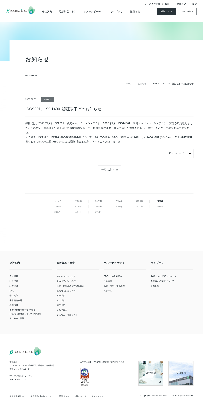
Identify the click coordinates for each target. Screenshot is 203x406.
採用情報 (135, 11)
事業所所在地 (16, 300)
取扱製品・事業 (67, 11)
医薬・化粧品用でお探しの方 (70, 286)
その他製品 (62, 310)
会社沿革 (14, 295)
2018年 (119, 206)
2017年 (139, 206)
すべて (58, 201)
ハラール (108, 291)
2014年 (78, 212)
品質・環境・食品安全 (114, 286)
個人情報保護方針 (17, 396)
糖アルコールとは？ (66, 276)
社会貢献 (108, 281)
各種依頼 (155, 286)
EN (192, 4)
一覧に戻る (107, 169)
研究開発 (179, 4)
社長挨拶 (14, 281)
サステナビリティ (93, 11)
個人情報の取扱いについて (42, 396)
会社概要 (14, 276)
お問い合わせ (166, 11)
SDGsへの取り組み (113, 276)
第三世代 (61, 305)
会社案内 (47, 11)
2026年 (78, 201)
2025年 (98, 201)
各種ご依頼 (186, 11)
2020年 (78, 206)
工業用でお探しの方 (66, 291)
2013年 (98, 212)
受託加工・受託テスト (67, 315)
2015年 (57, 212)
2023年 (139, 201)
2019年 (98, 206)
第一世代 (61, 295)
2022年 (160, 201)
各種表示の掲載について (162, 281)
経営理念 (14, 286)
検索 (167, 4)
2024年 (119, 201)
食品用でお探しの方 (66, 281)
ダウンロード (176, 153)
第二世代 (61, 300)
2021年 (57, 206)
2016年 (160, 206)
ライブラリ (117, 11)
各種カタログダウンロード (163, 276)
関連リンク (64, 396)
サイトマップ (97, 396)
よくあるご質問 (152, 4)
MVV (12, 291)
